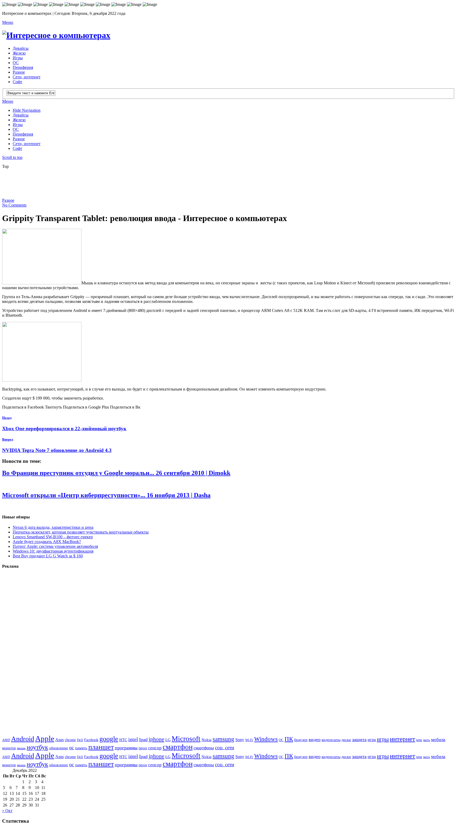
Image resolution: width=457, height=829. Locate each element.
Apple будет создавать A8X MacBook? (47, 541)
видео (315, 739)
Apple (44, 738)
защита (359, 739)
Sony (239, 739)
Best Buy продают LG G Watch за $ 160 (48, 556)
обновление (58, 748)
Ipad (143, 739)
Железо (19, 53)
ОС (16, 62)
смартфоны (204, 748)
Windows (266, 739)
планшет (101, 747)
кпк (419, 740)
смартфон (178, 747)
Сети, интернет (26, 77)
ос (71, 747)
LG (168, 740)
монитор (9, 748)
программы (126, 747)
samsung (223, 739)
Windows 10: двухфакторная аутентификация (53, 551)
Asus (59, 739)
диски (346, 740)
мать (426, 740)
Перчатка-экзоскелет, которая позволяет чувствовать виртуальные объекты (81, 532)
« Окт (7, 810)
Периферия (23, 67)
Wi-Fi (249, 740)
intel (133, 739)
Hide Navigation (26, 110)
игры (383, 739)
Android (22, 739)
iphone (156, 739)
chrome (70, 740)
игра (372, 739)
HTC (123, 739)
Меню (7, 22)
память (81, 748)
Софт (17, 81)
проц (143, 748)
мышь (21, 748)
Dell (80, 740)
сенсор (155, 747)
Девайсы (21, 48)
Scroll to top (12, 157)
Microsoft (186, 739)
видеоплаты (331, 740)
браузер (301, 739)
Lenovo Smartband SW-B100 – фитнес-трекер (53, 537)
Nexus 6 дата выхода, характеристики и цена (53, 527)
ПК (289, 739)
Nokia (207, 739)
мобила (438, 739)
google (108, 739)
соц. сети (224, 747)
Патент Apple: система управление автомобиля (55, 546)
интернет (402, 738)
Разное (19, 72)
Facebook (91, 740)
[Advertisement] (130, 185)
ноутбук (37, 747)
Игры (18, 58)
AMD (6, 740)
